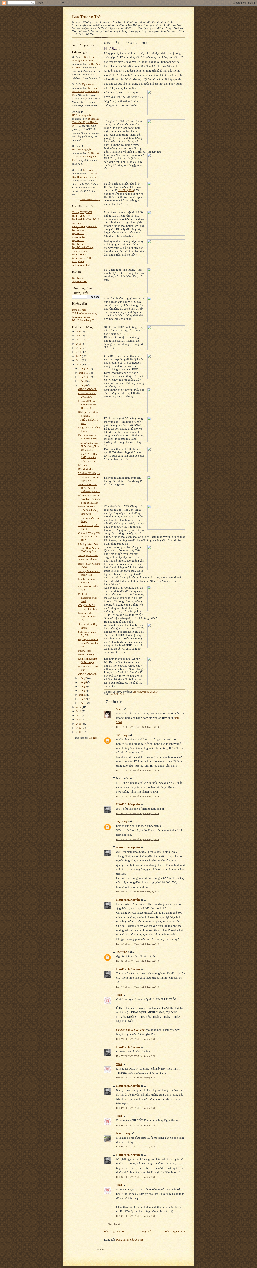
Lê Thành (88, 170)
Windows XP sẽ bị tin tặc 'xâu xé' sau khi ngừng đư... (89, 477)
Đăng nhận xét (114, 1224)
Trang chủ (145, 1231)
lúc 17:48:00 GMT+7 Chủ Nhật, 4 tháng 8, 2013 (137, 987)
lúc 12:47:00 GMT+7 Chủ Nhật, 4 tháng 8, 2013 (137, 796)
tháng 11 (84, 372)
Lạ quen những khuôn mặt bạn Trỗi (87, 616)
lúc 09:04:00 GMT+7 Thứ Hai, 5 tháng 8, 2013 (137, 1147)
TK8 (119, 994)
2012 (79, 707)
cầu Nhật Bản (126, 190)
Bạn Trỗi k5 (78, 240)
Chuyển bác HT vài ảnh (130, 1029)
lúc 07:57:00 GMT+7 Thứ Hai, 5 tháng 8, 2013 (137, 1056)
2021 (79, 331)
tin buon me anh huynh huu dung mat (85, 91)
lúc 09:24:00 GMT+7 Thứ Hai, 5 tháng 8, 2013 (137, 1177)
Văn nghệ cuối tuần (88, 555)
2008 (79, 723)
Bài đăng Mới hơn (114, 1231)
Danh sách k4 (79, 254)
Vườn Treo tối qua (87, 559)
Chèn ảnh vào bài (81, 316)
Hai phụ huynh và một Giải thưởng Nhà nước (88, 510)
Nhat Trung (123, 1133)
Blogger (93, 737)
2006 (79, 732)
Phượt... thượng (86, 654)
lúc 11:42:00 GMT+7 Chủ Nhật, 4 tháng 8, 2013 (137, 727)
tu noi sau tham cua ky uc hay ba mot (85, 122)
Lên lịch (82, 465)
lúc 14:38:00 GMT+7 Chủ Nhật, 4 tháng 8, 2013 (137, 839)
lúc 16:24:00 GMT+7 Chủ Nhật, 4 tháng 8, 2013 (137, 961)
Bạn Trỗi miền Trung (83, 247)
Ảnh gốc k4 (78, 261)
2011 (79, 711)
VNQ (119, 709)
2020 (79, 335)
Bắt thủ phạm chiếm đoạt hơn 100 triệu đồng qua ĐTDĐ (89, 499)
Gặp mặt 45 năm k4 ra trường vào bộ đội (88, 643)
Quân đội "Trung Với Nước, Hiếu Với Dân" (89, 537)
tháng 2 (83, 698)
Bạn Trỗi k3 (78, 244)
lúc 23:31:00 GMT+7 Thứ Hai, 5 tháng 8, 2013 (137, 1216)
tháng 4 (83, 690)
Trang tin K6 (78, 236)
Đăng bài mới (79, 309)
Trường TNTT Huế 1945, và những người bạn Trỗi (87, 457)
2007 (79, 727)
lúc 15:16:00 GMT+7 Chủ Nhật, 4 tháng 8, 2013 (137, 944)
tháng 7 (83, 678)
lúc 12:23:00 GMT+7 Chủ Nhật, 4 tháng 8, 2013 (137, 770)
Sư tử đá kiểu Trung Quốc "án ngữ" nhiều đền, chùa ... (89, 488)
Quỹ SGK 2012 (79, 281)
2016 (79, 352)
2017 (79, 347)
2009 (79, 719)
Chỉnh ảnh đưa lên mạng (84, 313)
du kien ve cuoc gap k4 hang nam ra (85, 157)
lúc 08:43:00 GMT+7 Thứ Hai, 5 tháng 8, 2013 (137, 1125)
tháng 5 (83, 686)
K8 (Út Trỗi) (78, 229)
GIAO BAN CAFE (87, 389)
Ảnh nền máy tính (81, 264)
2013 (79, 364)
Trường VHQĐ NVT (82, 212)
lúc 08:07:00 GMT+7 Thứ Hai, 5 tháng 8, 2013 (137, 1078)
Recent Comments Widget (90, 199)
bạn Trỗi (114, 694)
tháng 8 (83, 385)
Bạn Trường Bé (80, 278)
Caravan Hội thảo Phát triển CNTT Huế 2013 (88, 404)
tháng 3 (83, 694)
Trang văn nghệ (80, 250)
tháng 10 (84, 376)
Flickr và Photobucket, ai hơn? (87, 598)
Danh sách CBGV (81, 215)
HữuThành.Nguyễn (82, 115)
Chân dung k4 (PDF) (82, 257)
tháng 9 (83, 381)
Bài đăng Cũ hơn (175, 1231)
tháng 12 (84, 368)
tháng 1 (83, 703)
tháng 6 (83, 682)
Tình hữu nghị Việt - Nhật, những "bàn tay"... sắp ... (88, 446)
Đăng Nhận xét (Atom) (129, 1239)
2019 (79, 339)
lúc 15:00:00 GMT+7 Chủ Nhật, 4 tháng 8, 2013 (137, 891)
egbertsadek (88, 84)
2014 (79, 360)
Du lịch (123, 694)
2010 (79, 715)
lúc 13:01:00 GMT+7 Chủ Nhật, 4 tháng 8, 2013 (137, 813)
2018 (79, 343)
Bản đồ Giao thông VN (83, 320)
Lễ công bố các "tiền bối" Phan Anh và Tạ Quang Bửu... (88, 548)
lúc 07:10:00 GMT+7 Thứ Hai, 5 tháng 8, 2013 (137, 1039)
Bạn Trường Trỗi (87, 16)
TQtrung (121, 735)
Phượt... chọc (84, 650)
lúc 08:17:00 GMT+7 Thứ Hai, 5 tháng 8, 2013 (137, 1108)
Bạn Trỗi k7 (78, 233)
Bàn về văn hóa (86, 469)
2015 (79, 356)
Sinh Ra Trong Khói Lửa (84, 226)
